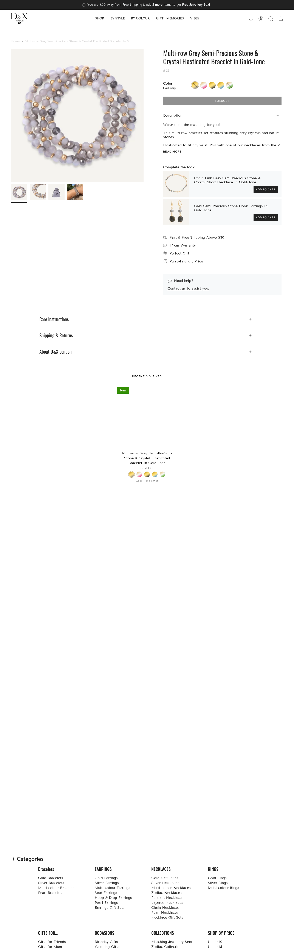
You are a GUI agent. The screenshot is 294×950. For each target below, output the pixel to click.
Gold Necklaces (164, 878)
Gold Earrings (106, 878)
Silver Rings (218, 883)
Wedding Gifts (107, 947)
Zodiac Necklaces (166, 893)
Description (172, 115)
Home (15, 41)
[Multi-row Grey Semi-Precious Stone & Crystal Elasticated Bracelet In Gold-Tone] (147, 417)
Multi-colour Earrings (112, 888)
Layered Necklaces (167, 903)
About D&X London (55, 352)
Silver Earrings (107, 883)
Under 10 (215, 942)
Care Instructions (54, 319)
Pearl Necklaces (164, 912)
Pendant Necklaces (167, 898)
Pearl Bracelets (50, 893)
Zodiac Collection (166, 947)
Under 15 (215, 947)
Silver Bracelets (51, 883)
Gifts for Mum (50, 947)
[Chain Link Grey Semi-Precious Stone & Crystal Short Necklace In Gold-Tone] (176, 184)
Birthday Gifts (106, 942)
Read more (172, 151)
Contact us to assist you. (188, 288)
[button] (99, 19)
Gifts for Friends (52, 942)
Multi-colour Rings (223, 888)
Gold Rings (217, 878)
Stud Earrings (106, 893)
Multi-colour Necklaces (171, 888)
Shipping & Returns (56, 335)
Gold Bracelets (50, 878)
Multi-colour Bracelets (57, 888)
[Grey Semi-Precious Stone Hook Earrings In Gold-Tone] (176, 212)
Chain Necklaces (165, 907)
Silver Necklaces (165, 883)
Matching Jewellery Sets (171, 942)
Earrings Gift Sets (109, 907)
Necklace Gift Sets (167, 917)
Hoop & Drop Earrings (113, 898)
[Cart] (281, 19)
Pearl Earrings (106, 903)
